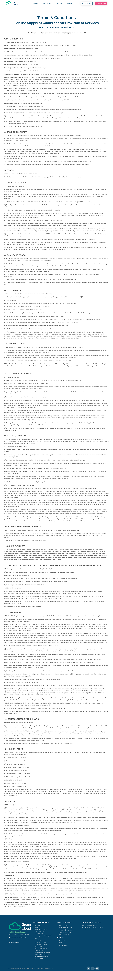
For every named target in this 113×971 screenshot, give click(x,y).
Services (35, 3)
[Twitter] (88, 968)
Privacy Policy (40, 968)
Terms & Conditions (48, 968)
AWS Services (47, 3)
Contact (69, 3)
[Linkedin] (97, 968)
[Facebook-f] (93, 968)
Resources (59, 3)
